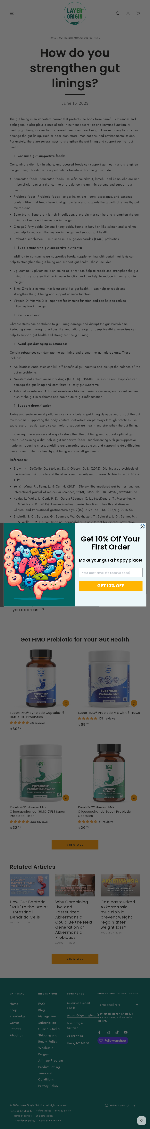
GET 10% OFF (110, 586)
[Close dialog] (142, 526)
